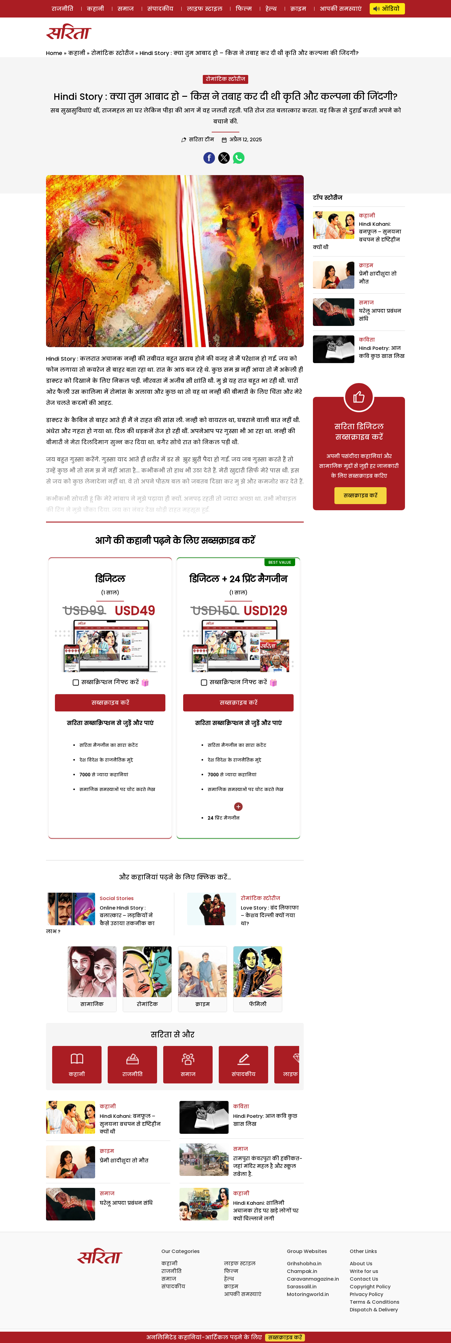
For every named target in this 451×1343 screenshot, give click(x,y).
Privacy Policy (366, 1294)
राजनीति (62, 9)
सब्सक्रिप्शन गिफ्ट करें (109, 682)
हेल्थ (271, 9)
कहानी (95, 9)
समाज (126, 9)
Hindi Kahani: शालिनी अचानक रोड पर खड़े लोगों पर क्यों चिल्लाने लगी (266, 1211)
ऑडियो (390, 9)
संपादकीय (160, 9)
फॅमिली (258, 1004)
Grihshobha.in (304, 1263)
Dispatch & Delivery (374, 1309)
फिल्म (244, 9)
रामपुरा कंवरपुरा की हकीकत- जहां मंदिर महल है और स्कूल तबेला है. (267, 1166)
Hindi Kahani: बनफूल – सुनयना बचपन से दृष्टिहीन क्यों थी (130, 1124)
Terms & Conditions (374, 1302)
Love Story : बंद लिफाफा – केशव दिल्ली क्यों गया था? (270, 915)
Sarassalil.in (302, 1286)
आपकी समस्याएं (341, 9)
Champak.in (302, 1271)
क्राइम (298, 9)
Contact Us (364, 1278)
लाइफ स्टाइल (204, 9)
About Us (361, 1263)
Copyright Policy (370, 1286)
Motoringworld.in (308, 1294)
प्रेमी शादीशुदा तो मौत (124, 1160)
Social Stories (117, 898)
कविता (241, 1106)
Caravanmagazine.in (313, 1278)
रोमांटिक (147, 1004)
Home (54, 53)
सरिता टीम (201, 139)
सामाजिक (92, 1004)
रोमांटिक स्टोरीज (112, 53)
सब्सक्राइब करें (110, 703)
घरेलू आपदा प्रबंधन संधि (126, 1203)
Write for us (364, 1271)
